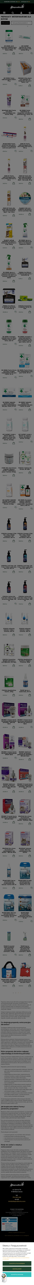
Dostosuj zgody (17, 1269)
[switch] (3, 1281)
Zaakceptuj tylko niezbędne (17, 1263)
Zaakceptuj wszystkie (17, 1274)
